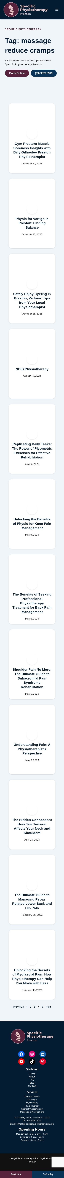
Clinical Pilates (32, 1096)
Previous (18, 1006)
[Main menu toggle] (57, 9)
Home (32, 1074)
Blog (32, 1083)
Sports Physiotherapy (32, 1109)
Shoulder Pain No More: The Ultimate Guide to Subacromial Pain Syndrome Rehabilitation (32, 678)
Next (48, 1006)
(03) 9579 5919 (33, 1120)
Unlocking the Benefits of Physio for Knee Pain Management (32, 523)
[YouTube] (21, 1061)
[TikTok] (32, 1061)
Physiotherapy (32, 1106)
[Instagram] (32, 1054)
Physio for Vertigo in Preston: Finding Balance (32, 223)
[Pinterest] (42, 1061)
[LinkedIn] (42, 1054)
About (32, 1077)
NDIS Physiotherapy (32, 369)
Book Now (16, 1174)
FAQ (32, 1080)
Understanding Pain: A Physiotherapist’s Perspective (32, 749)
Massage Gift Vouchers (32, 1112)
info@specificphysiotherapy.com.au (35, 1124)
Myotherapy (32, 1102)
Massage (32, 1099)
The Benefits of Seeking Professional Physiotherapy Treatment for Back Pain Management (32, 603)
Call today (48, 1174)
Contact (32, 1086)
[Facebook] (21, 1054)
